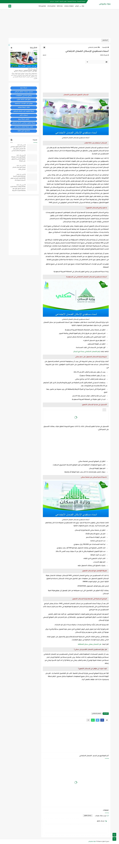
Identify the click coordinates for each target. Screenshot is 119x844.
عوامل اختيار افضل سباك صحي (25, 71)
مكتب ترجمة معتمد (24, 107)
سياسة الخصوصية (71, 1)
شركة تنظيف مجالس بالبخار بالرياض (23, 123)
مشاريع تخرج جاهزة (24, 131)
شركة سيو (23, 88)
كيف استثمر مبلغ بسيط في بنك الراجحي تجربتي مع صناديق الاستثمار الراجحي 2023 (18, 149)
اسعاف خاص (24, 115)
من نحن (52, 1)
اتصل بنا (57, 1)
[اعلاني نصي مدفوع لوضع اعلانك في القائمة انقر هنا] (9, 45)
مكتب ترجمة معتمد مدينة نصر (24, 127)
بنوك (83, 6)
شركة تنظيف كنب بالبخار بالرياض (23, 111)
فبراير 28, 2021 (20, 155)
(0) (44, 55)
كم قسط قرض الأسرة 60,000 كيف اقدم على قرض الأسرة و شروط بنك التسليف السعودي (18, 178)
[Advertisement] (59, 23)
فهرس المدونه (63, 1)
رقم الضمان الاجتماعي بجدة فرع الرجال (86, 351)
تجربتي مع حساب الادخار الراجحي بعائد (19, 168)
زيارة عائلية (60, 6)
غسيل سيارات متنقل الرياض (24, 92)
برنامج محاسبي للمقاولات (24, 96)
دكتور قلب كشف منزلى (24, 99)
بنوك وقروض (105, 4)
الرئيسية (104, 47)
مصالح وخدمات (51, 6)
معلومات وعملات (69, 6)
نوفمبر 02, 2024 (32, 69)
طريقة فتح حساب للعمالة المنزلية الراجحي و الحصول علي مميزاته (18, 159)
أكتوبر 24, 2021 (20, 165)
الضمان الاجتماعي (93, 47)
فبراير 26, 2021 (20, 185)
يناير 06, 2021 (20, 145)
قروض (77, 6)
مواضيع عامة (42, 6)
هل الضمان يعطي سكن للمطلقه (90, 644)
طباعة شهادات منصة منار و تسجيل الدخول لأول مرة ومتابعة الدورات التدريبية (18, 188)
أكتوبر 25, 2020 (20, 174)
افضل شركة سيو (23, 119)
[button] (102, 720)
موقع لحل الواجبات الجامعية (24, 103)
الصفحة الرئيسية (81, 1)
